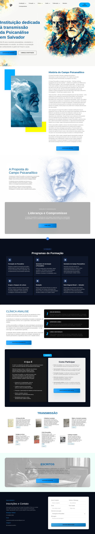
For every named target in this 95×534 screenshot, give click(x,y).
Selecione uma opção (56, 511)
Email (52, 505)
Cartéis (46, 3)
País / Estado (72, 505)
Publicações (55, 3)
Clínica (39, 3)
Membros (65, 3)
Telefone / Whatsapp (73, 500)
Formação (31, 3)
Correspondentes (23, 6)
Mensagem (53, 516)
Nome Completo (55, 500)
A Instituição (21, 3)
